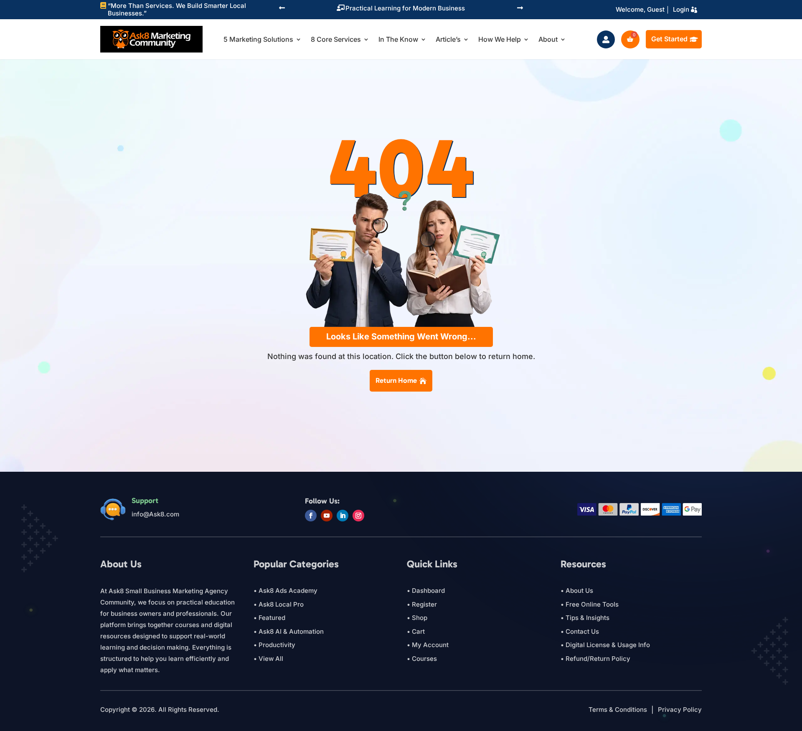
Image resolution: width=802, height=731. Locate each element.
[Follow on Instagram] (358, 515)
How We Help (499, 39)
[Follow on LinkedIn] (342, 515)
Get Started (669, 39)
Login (681, 9)
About (548, 39)
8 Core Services (336, 39)
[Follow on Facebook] (311, 515)
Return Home (396, 380)
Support (145, 500)
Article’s (448, 39)
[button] (282, 8)
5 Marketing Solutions (258, 39)
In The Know (398, 39)
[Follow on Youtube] (326, 515)
